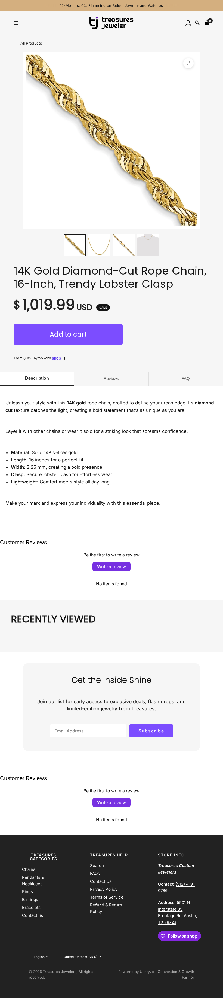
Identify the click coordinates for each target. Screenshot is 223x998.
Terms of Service (106, 897)
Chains (28, 869)
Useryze (147, 971)
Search (97, 865)
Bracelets (31, 907)
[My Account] (188, 23)
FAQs (95, 873)
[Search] (197, 23)
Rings (27, 891)
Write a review (111, 566)
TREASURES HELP (109, 855)
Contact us (32, 915)
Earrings (30, 899)
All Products (31, 43)
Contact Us (101, 881)
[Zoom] (188, 63)
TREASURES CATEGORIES (43, 857)
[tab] (37, 379)
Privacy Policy (103, 889)
